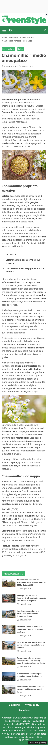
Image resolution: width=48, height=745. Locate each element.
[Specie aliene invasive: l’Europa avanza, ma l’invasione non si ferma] (8, 689)
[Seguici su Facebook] (10, 30)
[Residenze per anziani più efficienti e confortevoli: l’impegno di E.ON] (8, 614)
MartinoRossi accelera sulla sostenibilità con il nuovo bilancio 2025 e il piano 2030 (31, 582)
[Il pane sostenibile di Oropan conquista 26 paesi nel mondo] (8, 676)
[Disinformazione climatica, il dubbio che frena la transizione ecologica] (8, 629)
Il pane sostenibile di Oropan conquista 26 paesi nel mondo (29, 674)
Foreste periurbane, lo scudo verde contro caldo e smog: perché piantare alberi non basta (31, 660)
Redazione (24, 710)
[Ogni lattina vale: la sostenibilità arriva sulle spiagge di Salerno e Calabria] (8, 645)
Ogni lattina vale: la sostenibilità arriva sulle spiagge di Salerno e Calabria (31, 645)
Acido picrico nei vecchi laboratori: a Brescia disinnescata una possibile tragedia (31, 598)
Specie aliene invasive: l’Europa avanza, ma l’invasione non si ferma (30, 689)
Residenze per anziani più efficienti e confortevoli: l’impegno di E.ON (28, 613)
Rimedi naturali (8, 49)
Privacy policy (32, 704)
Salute (20, 49)
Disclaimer (14, 704)
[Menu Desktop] (4, 30)
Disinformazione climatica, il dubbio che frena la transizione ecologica (30, 629)
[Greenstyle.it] (24, 19)
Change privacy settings (37, 743)
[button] (45, 30)
